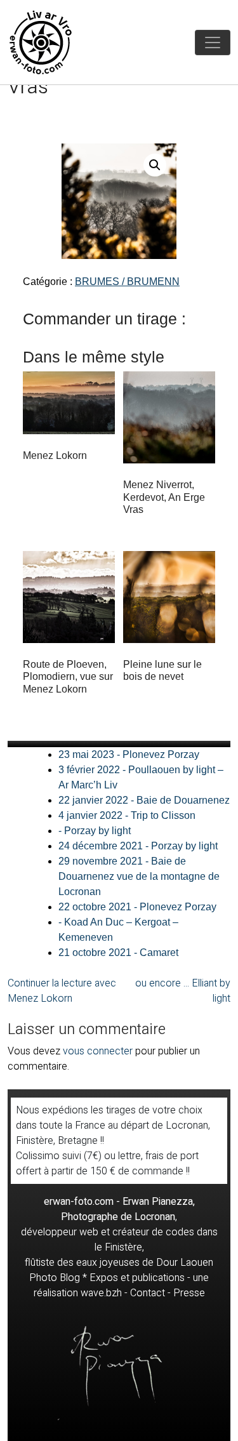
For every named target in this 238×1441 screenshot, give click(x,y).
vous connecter (98, 1051)
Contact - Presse (167, 1293)
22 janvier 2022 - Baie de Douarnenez (144, 800)
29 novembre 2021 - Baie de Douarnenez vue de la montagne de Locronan (139, 876)
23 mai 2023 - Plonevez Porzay (128, 754)
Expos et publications (137, 1277)
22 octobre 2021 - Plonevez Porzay (137, 906)
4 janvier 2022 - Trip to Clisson (126, 815)
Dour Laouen (184, 1262)
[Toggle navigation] (212, 42)
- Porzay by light (94, 830)
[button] (154, 165)
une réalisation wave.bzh (121, 1285)
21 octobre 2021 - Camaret (118, 952)
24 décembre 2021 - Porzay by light (138, 845)
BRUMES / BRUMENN (127, 281)
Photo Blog (54, 1277)
